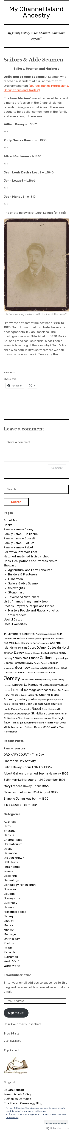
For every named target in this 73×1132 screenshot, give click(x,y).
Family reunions (15, 748)
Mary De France (60, 690)
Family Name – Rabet (18, 547)
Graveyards (12, 898)
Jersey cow (27, 679)
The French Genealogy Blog (23, 1103)
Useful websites (15, 624)
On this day (12, 939)
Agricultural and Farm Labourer (30, 570)
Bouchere (26, 643)
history (57, 668)
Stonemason (17, 592)
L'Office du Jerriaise (17, 1099)
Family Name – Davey (18, 529)
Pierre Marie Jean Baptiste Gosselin (33, 703)
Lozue (7, 690)
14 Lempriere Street (17, 634)
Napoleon (42, 700)
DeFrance (10, 853)
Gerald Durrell (40, 663)
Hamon (9, 907)
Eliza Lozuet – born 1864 (21, 804)
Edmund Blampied (33, 653)
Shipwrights (16, 588)
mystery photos (27, 699)
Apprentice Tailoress (53, 638)
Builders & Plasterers (23, 574)
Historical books (15, 912)
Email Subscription (18, 975)
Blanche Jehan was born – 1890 (26, 798)
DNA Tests (11, 862)
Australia (9, 643)
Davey (19, 653)
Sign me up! (16, 1013)
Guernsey (22, 668)
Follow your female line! (20, 552)
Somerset (9, 713)
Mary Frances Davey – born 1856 (26, 786)
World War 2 (50, 727)
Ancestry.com (33, 638)
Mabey (8, 925)
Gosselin (53, 662)
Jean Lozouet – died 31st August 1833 (31, 792)
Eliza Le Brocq (50, 652)
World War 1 (11, 961)
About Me (10, 520)
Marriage (10, 934)
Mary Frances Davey (15, 694)
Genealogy (11, 880)
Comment (57, 467)
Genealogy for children (20, 884)
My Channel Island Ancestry (36, 12)
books (17, 643)
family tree (20, 658)
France (34, 658)
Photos (9, 943)
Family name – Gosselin (20, 538)
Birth (7, 826)
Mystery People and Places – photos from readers (33, 613)
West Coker (60, 722)
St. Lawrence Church (55, 713)
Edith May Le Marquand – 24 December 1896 (34, 779)
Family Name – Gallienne (21, 534)
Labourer (17, 684)
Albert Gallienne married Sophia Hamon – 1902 (36, 773)
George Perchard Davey (18, 662)
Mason (30, 694)
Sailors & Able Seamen (24, 583)
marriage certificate (38, 690)
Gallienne (47, 658)
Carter (36, 643)
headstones (36, 668)
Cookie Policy (12, 1117)
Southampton (22, 713)
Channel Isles (13, 839)
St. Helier (37, 713)
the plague (18, 723)
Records (9, 952)
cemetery (44, 643)
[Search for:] (36, 489)
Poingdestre (25, 709)
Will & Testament (14, 727)
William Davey (33, 727)
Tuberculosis (31, 722)
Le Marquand (33, 684)
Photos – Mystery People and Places (29, 606)
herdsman (48, 667)
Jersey (12, 678)
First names (12, 866)
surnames (37, 718)
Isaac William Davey (22, 672)
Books (8, 525)
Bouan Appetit (14, 1090)
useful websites (45, 723)
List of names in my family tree (26, 601)
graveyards (9, 668)
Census (9, 835)
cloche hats (20, 647)
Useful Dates (13, 619)
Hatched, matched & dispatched (26, 556)
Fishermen (15, 579)
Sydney (47, 718)
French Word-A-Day (17, 1094)
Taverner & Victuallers (23, 597)
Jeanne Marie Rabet (44, 672)
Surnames (11, 957)
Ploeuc (15, 709)
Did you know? (14, 857)
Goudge (9, 893)
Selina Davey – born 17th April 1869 (28, 767)
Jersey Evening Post (45, 679)
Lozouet (63, 684)
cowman (8, 652)
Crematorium (13, 844)
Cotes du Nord (58, 647)
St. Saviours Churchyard (17, 718)
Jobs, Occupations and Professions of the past (31, 563)
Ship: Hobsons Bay (52, 709)
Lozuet (17, 689)
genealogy (62, 658)
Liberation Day (51, 684)
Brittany (9, 830)
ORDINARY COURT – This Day (24, 754)
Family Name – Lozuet (19, 543)
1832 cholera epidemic (43, 633)
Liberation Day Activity (20, 761)
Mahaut (9, 930)
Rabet (36, 709)
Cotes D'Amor (37, 647)
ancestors (19, 638)
